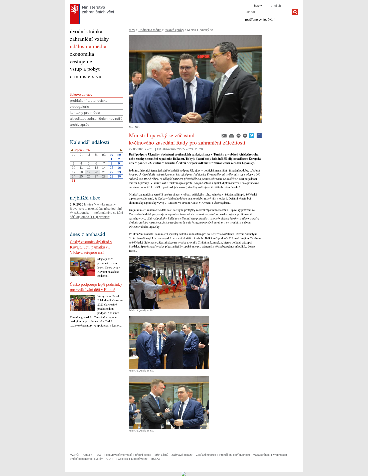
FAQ (98, 454)
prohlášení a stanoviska (88, 100)
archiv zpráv (79, 124)
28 (104, 176)
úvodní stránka (86, 31)
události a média (88, 46)
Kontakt (87, 454)
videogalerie (79, 106)
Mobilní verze (139, 458)
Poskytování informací (118, 454)
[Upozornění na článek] (224, 136)
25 (81, 176)
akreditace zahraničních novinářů (96, 118)
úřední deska (143, 454)
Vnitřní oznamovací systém (86, 458)
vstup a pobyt (85, 68)
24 (73, 176)
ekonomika (82, 53)
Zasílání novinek (206, 454)
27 (96, 176)
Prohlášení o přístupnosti (234, 454)
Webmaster (280, 454)
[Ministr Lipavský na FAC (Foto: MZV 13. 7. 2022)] (169, 308)
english (276, 6)
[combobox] (268, 12)
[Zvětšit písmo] (245, 136)
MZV (132, 30)
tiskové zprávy (174, 30)
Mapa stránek (261, 454)
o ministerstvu (85, 76)
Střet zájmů (161, 454)
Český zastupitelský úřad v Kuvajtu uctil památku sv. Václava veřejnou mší (91, 247)
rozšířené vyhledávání (260, 19)
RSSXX (155, 458)
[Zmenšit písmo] (238, 136)
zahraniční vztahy (89, 38)
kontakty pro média (85, 112)
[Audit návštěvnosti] (184, 474)
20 (96, 172)
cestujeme (81, 61)
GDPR (110, 458)
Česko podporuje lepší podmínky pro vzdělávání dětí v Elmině (96, 287)
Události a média (149, 30)
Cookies (123, 458)
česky (258, 6)
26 (89, 176)
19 (89, 172)
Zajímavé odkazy (182, 454)
